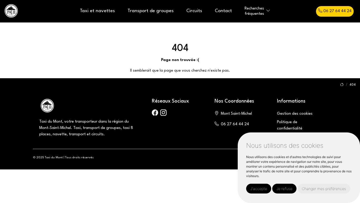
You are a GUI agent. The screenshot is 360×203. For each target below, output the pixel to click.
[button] (268, 11)
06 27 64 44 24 (337, 11)
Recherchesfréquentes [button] (254, 11)
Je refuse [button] (284, 188)
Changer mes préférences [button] (324, 188)
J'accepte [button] (258, 188)
